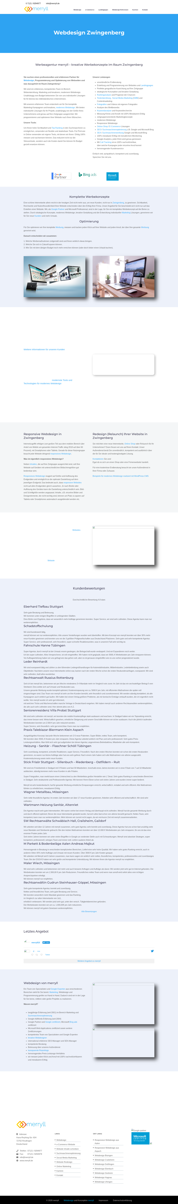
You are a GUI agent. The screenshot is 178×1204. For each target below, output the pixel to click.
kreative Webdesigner (37, 1038)
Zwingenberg (118, 203)
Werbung (59, 227)
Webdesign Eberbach (104, 1169)
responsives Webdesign (60, 454)
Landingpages (103, 10)
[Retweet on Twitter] (37, 955)
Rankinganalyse (104, 95)
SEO (99, 130)
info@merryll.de (26, 1157)
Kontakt (145, 10)
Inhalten (33, 464)
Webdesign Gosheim (104, 1173)
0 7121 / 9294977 (33, 3)
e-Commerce (89, 10)
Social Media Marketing (122, 98)
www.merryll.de (26, 1161)
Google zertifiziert (52, 1022)
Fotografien (102, 104)
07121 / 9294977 (34, 1151)
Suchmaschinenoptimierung (115, 130)
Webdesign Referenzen (120, 10)
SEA (99, 133)
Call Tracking (105, 142)
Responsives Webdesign (34, 476)
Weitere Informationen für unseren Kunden (44, 349)
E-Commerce (115, 126)
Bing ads (73, 1022)
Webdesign (77, 10)
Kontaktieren (98, 459)
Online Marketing (63, 1166)
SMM (136, 98)
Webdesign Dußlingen (104, 1164)
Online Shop (102, 126)
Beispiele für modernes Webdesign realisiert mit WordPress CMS (121, 476)
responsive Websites (72, 483)
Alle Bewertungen (89, 911)
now (38, 951)
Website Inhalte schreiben (67, 1149)
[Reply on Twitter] (33, 955)
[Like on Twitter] (42, 955)
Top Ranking (57, 128)
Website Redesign (64, 1162)
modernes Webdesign (65, 107)
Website (51, 561)
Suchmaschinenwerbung (113, 133)
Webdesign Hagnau (103, 1177)
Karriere (135, 10)
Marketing (126, 213)
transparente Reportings (38, 1050)
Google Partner (57, 209)
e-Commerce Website (65, 1144)
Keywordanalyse (104, 111)
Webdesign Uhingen (103, 1182)
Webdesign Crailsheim (104, 1160)
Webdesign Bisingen (104, 1155)
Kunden (38, 216)
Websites (76, 530)
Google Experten (58, 989)
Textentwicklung (104, 98)
